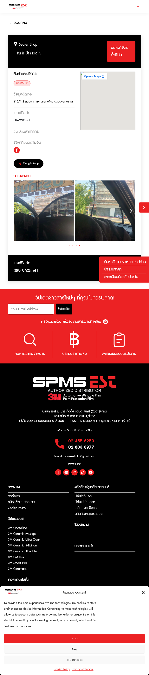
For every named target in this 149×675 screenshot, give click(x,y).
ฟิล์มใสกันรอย (84, 496)
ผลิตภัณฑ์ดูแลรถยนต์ (88, 513)
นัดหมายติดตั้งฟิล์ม (119, 51)
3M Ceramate (17, 568)
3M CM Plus (16, 557)
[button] (143, 592)
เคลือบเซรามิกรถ (86, 508)
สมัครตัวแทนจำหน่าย (21, 502)
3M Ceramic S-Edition (22, 545)
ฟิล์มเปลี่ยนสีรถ (85, 502)
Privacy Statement (83, 669)
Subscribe (64, 308)
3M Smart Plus (17, 563)
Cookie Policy (62, 669)
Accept (74, 638)
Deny (74, 649)
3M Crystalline (17, 528)
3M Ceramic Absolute (22, 551)
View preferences (74, 660)
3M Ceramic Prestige (22, 533)
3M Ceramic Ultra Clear (24, 539)
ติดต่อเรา (14, 496)
